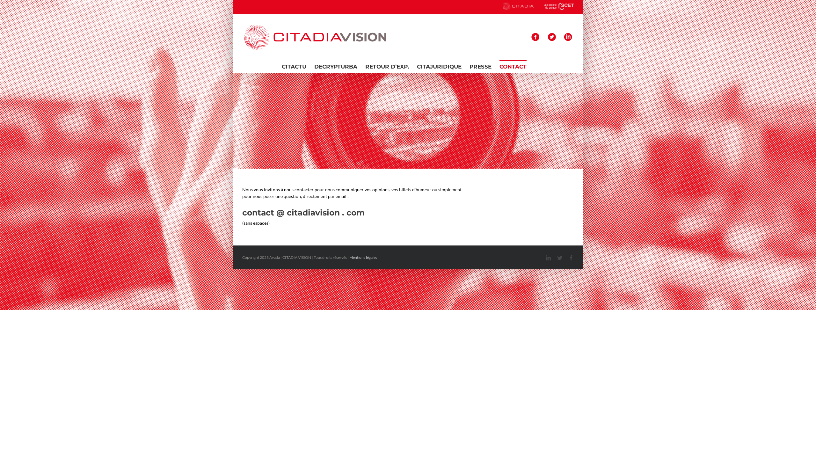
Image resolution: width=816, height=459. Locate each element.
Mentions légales (363, 257)
